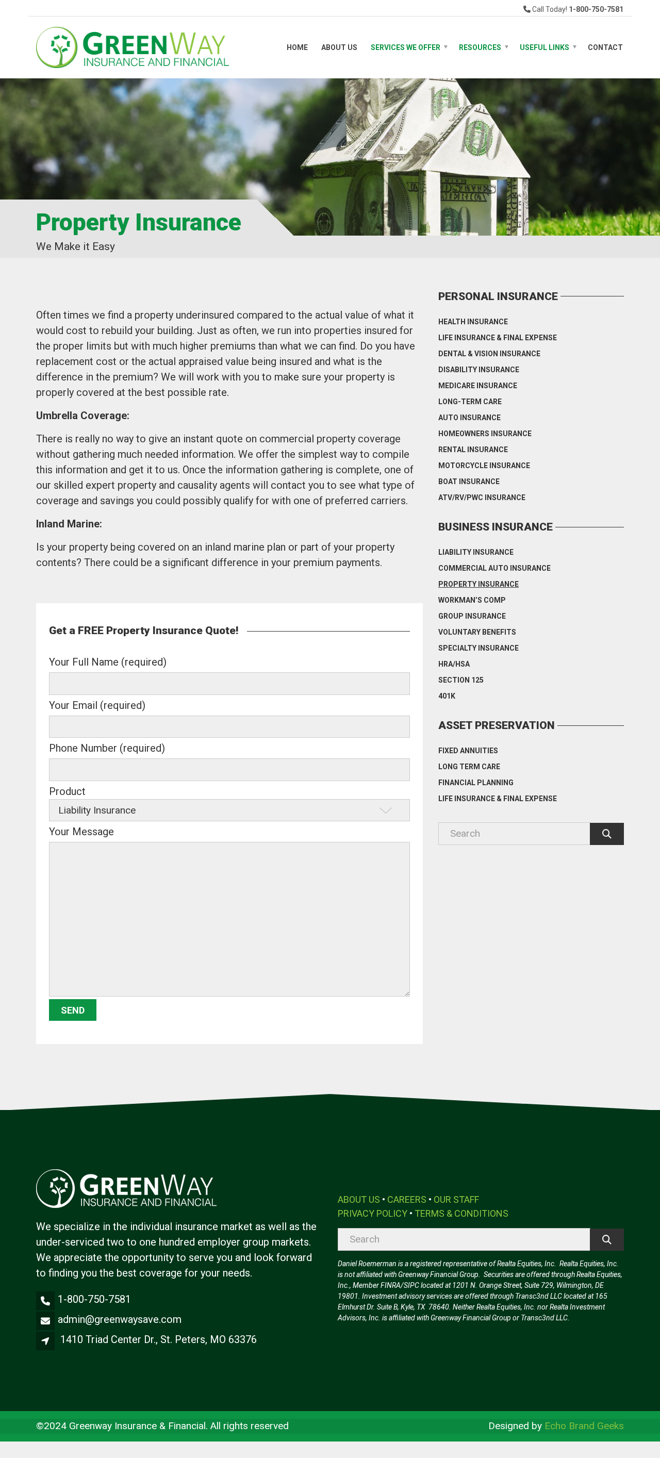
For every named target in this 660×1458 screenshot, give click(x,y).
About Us (339, 47)
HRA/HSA (454, 664)
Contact (605, 47)
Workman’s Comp (472, 600)
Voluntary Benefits (477, 632)
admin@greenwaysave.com (120, 1319)
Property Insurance (478, 584)
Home (297, 47)
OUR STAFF (456, 1199)
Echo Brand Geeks (584, 1426)
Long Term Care (469, 767)
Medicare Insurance (477, 386)
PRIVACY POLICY (372, 1213)
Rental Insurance (473, 449)
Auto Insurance (469, 417)
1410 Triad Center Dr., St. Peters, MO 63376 (158, 1339)
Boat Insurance (469, 481)
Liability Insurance (476, 552)
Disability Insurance (478, 370)
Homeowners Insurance (485, 433)
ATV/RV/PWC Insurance (481, 497)
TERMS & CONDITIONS (461, 1213)
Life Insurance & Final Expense (497, 338)
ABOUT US (359, 1199)
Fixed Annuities (468, 751)
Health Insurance (473, 322)
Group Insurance (472, 616)
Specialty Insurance (478, 648)
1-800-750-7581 (94, 1299)
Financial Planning (476, 782)
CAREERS (406, 1199)
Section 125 (461, 680)
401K (446, 696)
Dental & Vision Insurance (489, 354)
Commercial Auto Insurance (494, 568)
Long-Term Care (470, 401)
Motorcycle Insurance (484, 465)
